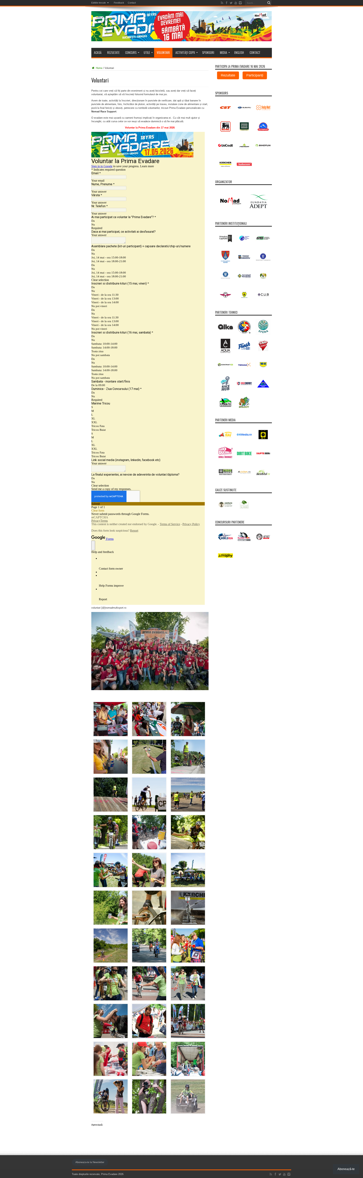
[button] (110, 720)
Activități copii (185, 52)
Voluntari (163, 52)
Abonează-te (346, 1169)
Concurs (131, 52)
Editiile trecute (98, 3)
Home (98, 68)
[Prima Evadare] (181, 38)
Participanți (254, 75)
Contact (132, 3)
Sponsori (208, 52)
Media (223, 52)
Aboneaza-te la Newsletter (89, 1162)
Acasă (98, 52)
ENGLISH (239, 52)
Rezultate (113, 52)
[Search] (269, 3)
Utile (147, 52)
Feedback (119, 3)
